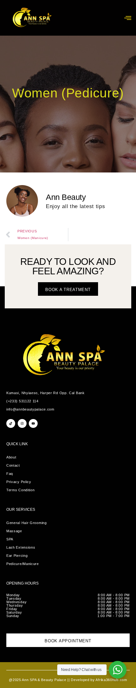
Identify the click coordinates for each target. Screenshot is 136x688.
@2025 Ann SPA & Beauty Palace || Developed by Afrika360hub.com (68, 680)
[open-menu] (127, 18)
